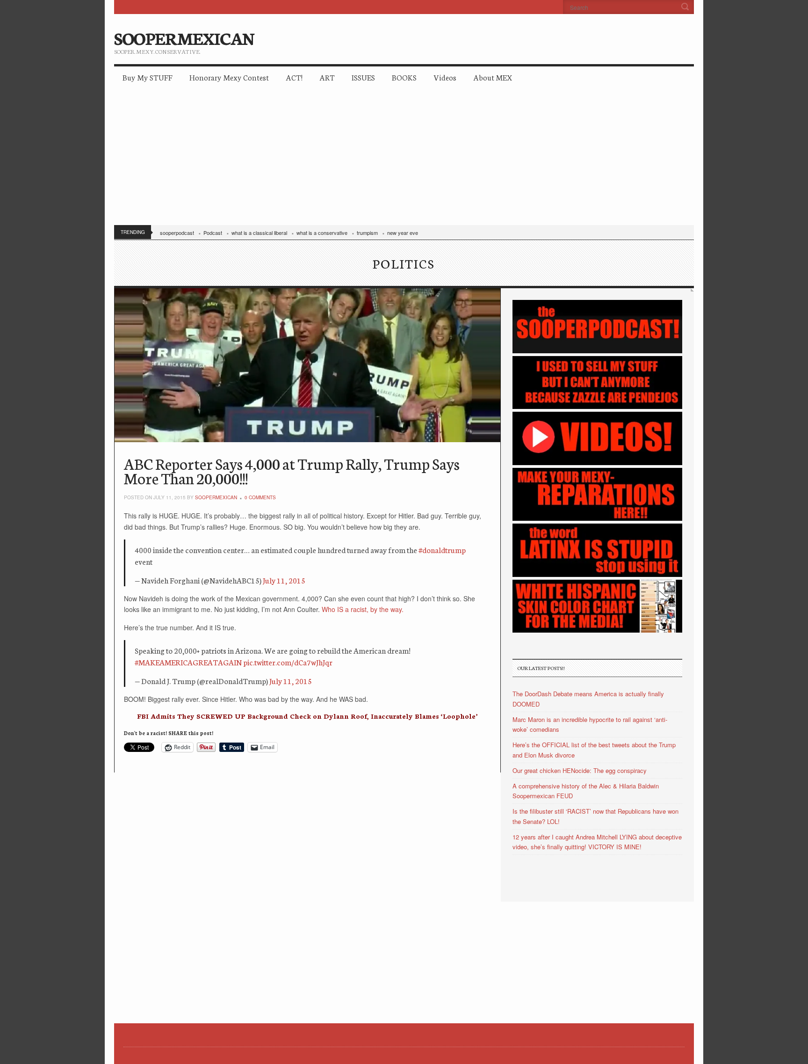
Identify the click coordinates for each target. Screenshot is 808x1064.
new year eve (402, 232)
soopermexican (216, 497)
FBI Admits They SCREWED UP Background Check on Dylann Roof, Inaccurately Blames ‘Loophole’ (307, 716)
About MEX (492, 77)
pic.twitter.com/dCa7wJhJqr (287, 661)
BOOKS (404, 77)
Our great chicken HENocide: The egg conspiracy (579, 770)
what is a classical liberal (259, 232)
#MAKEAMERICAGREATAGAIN (188, 661)
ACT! (294, 77)
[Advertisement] (404, 159)
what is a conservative (321, 232)
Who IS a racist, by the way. (363, 609)
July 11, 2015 (284, 580)
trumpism (367, 232)
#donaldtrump (442, 549)
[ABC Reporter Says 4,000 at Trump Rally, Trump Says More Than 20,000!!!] (307, 365)
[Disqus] (307, 889)
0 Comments (260, 497)
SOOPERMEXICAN (184, 37)
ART (327, 77)
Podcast (212, 232)
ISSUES (363, 77)
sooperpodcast (177, 232)
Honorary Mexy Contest (229, 77)
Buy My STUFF (148, 77)
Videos (444, 77)
